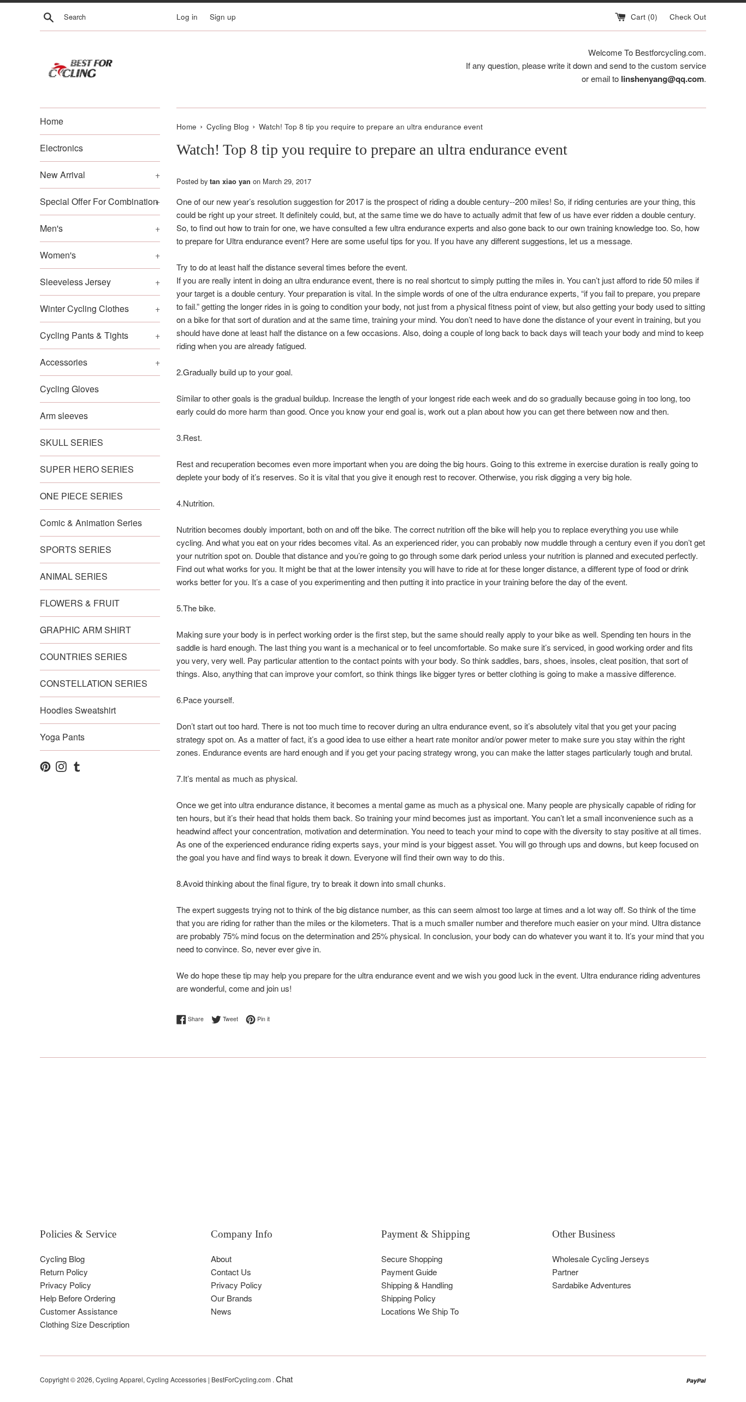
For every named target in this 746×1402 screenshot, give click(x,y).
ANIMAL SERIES (74, 576)
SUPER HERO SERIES (87, 469)
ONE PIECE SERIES (81, 496)
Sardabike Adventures (591, 1285)
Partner (565, 1271)
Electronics (61, 148)
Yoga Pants (62, 737)
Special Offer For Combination (100, 201)
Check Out (688, 16)
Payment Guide (409, 1271)
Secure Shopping (411, 1258)
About (221, 1258)
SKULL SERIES (71, 442)
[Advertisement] (367, 1150)
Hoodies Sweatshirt (78, 710)
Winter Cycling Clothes (100, 308)
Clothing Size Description (84, 1324)
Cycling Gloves (69, 388)
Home (51, 121)
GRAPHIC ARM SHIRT (85, 629)
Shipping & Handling (417, 1285)
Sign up (223, 16)
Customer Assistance (78, 1311)
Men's (100, 228)
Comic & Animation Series (91, 522)
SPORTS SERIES (75, 549)
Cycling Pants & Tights (100, 335)
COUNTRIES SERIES (83, 656)
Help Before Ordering (77, 1298)
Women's (100, 255)
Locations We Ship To (420, 1311)
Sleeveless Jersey (100, 281)
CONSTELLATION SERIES (93, 683)
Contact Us (231, 1271)
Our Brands (231, 1298)
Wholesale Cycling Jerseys (600, 1258)
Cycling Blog (62, 1258)
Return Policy (64, 1271)
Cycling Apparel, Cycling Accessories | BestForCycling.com (184, 1379)
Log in (187, 16)
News (221, 1311)
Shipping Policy (408, 1298)
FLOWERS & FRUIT (80, 603)
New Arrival (100, 174)
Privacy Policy (65, 1285)
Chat (284, 1379)
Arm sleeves (64, 415)
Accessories (100, 362)
